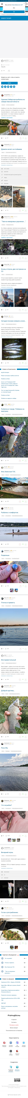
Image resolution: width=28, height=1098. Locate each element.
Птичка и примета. (9, 962)
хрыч (5, 655)
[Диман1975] (2, 217)
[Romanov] (2, 317)
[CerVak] (2, 508)
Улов (7, 693)
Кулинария (8, 915)
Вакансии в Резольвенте (17, 1070)
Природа (7, 751)
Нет (14, 8)
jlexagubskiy (7, 94)
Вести (3, 152)
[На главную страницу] (14, 1015)
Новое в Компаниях (9, 369)
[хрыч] (2, 656)
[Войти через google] (14, 87)
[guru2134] (2, 61)
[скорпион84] (2, 848)
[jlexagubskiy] (2, 95)
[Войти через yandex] (11, 87)
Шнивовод (6, 800)
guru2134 (6, 60)
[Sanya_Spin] (2, 265)
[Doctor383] (2, 686)
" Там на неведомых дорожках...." (10, 972)
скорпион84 (7, 847)
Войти (9, 83)
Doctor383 (6, 685)
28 (3, 835)
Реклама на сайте (14, 1025)
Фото (3, 414)
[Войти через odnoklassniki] (5, 87)
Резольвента (10, 1071)
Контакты (14, 1022)
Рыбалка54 (7, 144)
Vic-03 (5, 466)
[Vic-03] (2, 467)
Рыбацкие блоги (10, 224)
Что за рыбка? (8, 958)
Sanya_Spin (6, 264)
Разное (7, 474)
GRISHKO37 (7, 550)
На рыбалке (8, 414)
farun (5, 907)
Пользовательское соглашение (14, 1030)
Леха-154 (6, 597)
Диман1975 (7, 216)
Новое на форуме (8, 979)
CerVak (5, 507)
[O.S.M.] (2, 405)
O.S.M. (5, 404)
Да (14, 11)
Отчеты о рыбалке (10, 104)
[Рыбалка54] (2, 145)
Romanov (6, 316)
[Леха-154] (2, 598)
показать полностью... (7, 165)
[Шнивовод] (2, 801)
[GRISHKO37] (2, 551)
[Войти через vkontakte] (2, 87)
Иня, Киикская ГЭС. (10, 967)
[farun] (2, 908)
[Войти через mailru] (8, 87)
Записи (3, 104)
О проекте (14, 1019)
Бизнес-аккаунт (14, 1027)
